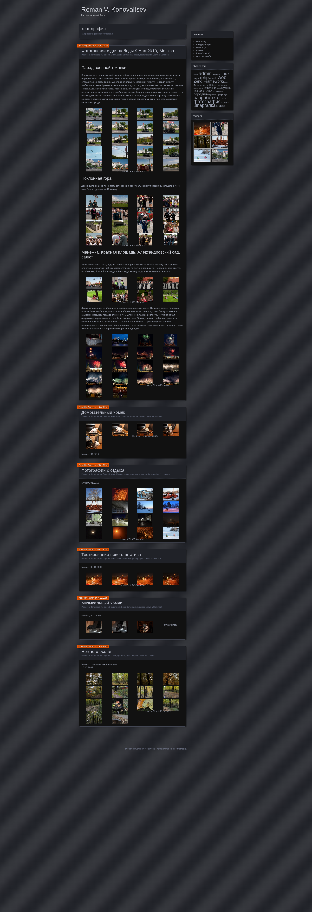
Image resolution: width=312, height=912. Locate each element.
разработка (206, 97)
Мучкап (119, 474)
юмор (220, 106)
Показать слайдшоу (132, 171)
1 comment (165, 474)
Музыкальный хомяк (101, 603)
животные (115, 416)
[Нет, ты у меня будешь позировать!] (145, 627)
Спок (123, 416)
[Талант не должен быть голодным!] (94, 627)
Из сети (199, 47)
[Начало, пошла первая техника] (94, 114)
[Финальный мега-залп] (94, 391)
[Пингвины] (94, 340)
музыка (226, 87)
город (113, 558)
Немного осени (96, 651)
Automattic (181, 749)
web (222, 77)
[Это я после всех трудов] (119, 391)
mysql (197, 78)
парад (136, 55)
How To (199, 42)
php (205, 77)
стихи (222, 98)
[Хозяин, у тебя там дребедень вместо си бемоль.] (119, 627)
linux (225, 73)
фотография (146, 55)
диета (201, 88)
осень (113, 655)
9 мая (113, 55)
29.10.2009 (103, 646)
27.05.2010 (103, 46)
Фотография (96, 55)
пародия (200, 94)
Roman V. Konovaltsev (113, 9)
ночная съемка (131, 474)
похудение (211, 95)
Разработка (201, 53)
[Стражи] (170, 239)
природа (143, 474)
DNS (218, 74)
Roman (91, 46)
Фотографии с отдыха (102, 470)
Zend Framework (208, 81)
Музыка (199, 50)
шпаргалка (204, 105)
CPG (214, 74)
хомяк (142, 416)
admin (205, 73)
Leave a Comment (161, 55)
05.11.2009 (102, 549)
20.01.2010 (103, 465)
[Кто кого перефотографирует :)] (170, 296)
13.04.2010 (103, 407)
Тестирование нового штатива (111, 554)
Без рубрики (202, 44)
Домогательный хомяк (103, 412)
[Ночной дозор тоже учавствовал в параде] (119, 165)
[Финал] (170, 165)
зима (113, 474)
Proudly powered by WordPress (140, 749)
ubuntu (213, 78)
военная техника (125, 55)
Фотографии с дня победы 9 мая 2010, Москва (127, 50)
